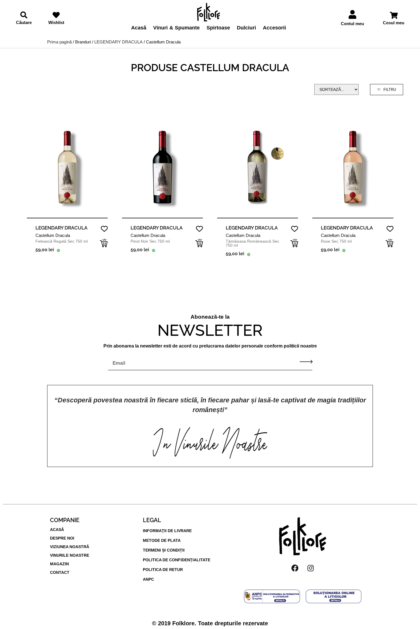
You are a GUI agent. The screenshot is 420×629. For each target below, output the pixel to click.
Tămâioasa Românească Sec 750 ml (252, 243)
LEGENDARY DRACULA (118, 41)
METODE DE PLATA (162, 540)
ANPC (148, 579)
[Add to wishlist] (104, 229)
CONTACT (59, 572)
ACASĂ (57, 529)
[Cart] (394, 15)
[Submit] (306, 362)
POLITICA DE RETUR (163, 569)
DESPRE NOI (62, 538)
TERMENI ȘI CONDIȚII (164, 550)
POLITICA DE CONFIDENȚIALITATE (176, 560)
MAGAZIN (59, 564)
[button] (104, 243)
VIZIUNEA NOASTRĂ (69, 546)
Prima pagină (59, 41)
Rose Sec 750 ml (336, 241)
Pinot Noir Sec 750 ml (150, 241)
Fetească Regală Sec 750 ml (61, 241)
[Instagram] (310, 568)
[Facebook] (295, 568)
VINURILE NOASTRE (69, 555)
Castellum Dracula (52, 235)
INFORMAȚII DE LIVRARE (167, 530)
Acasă (138, 28)
